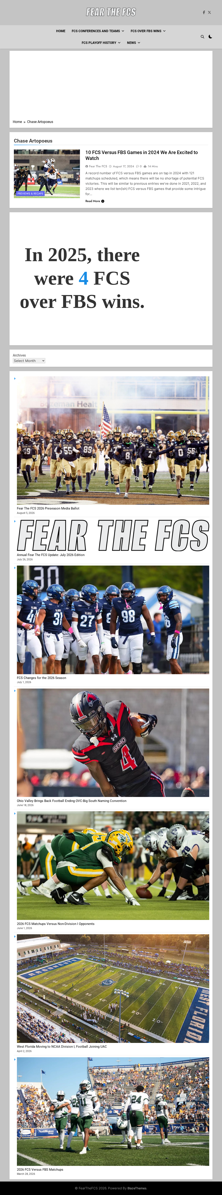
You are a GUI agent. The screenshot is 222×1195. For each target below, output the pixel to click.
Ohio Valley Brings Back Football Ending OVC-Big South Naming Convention (71, 801)
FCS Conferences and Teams (96, 31)
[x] (209, 12)
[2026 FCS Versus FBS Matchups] (113, 1165)
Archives (19, 355)
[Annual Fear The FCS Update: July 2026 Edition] (113, 550)
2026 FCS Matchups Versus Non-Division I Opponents (56, 924)
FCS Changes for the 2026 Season (41, 678)
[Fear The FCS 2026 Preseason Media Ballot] (113, 504)
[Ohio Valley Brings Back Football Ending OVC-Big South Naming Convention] (113, 796)
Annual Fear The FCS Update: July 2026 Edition (51, 555)
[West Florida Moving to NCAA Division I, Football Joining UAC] (113, 1042)
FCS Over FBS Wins (146, 31)
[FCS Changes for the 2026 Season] (113, 673)
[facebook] (204, 12)
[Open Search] (202, 36)
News (131, 43)
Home (60, 31)
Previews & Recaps (30, 194)
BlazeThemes (136, 1188)
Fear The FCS (98, 166)
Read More (92, 201)
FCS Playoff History (99, 43)
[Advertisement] (111, 86)
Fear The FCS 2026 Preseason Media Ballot (48, 508)
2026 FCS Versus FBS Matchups (40, 1170)
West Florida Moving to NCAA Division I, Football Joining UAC (62, 1047)
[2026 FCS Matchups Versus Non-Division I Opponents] (113, 919)
